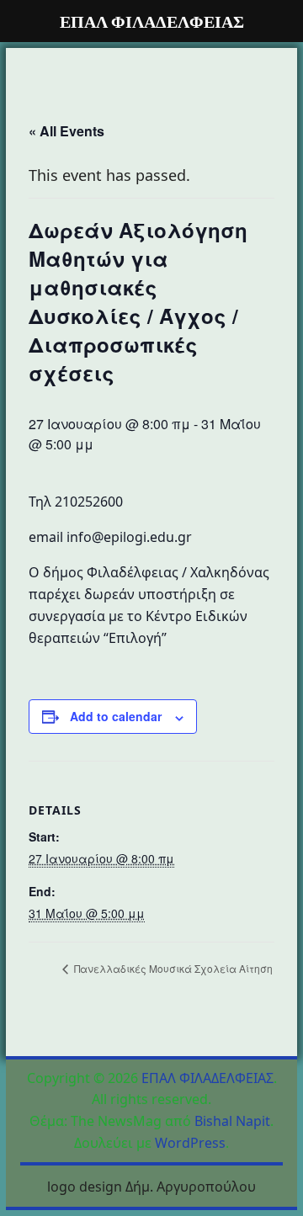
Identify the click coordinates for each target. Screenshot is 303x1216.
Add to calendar (116, 716)
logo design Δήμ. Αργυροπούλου (151, 1186)
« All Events (66, 131)
